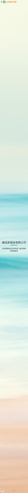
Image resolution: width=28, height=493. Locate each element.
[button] (1, 2)
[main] (14, 243)
